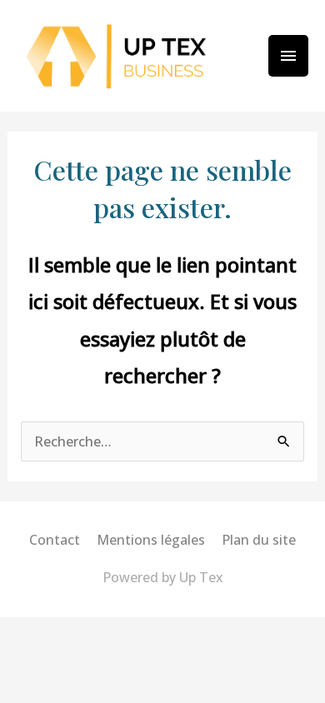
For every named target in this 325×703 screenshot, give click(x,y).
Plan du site (259, 540)
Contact (54, 540)
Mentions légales (151, 540)
